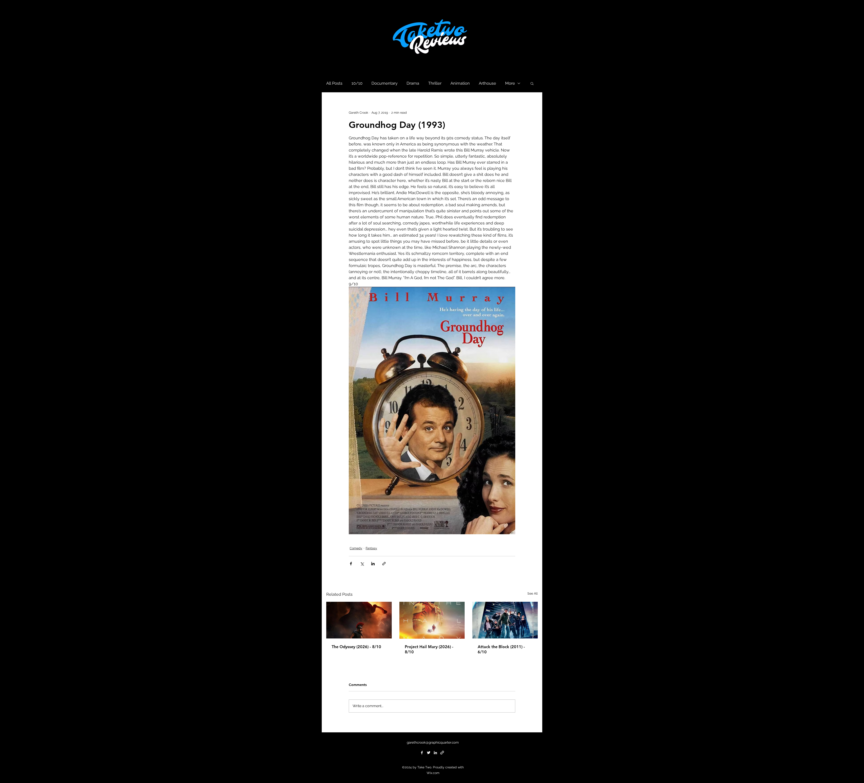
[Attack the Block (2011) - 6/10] (505, 620)
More (510, 83)
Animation (460, 83)
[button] (532, 83)
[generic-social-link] (442, 752)
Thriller (434, 83)
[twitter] (428, 752)
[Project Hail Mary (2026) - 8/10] (432, 620)
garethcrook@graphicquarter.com (433, 742)
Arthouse (487, 83)
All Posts (334, 83)
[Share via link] (384, 563)
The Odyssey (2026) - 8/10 (356, 646)
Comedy (356, 548)
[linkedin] (435, 752)
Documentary (384, 83)
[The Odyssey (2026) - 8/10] (359, 620)
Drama (413, 83)
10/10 (356, 83)
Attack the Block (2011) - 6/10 (501, 649)
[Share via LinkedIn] (373, 563)
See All (532, 593)
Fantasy (371, 548)
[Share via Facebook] (351, 563)
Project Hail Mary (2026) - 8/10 (429, 649)
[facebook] (422, 752)
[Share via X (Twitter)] (362, 563)
